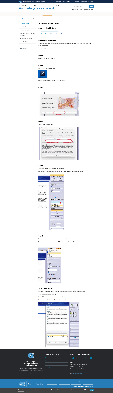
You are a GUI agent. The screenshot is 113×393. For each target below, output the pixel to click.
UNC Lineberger (49, 357)
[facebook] (79, 358)
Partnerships (56, 14)
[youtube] (90, 358)
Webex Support (23, 48)
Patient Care (48, 361)
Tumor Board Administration (26, 38)
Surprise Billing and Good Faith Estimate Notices (83, 386)
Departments (76, 1)
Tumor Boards (47, 14)
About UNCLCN (26, 14)
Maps (72, 1)
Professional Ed (36, 14)
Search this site (75, 9)
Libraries (68, 1)
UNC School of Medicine (26, 5)
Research (47, 364)
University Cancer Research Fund (52, 367)
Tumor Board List (24, 27)
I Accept (91, 390)
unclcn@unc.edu (78, 373)
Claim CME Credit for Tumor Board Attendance (27, 34)
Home (19, 14)
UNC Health (70, 381)
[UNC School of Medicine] (31, 383)
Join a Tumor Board (24, 30)
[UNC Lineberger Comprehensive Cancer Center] (31, 359)
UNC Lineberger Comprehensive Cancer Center (46, 5)
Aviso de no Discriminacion (88, 384)
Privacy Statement (84, 381)
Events (63, 1)
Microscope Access (25, 45)
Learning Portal (77, 14)
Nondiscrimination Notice (76, 384)
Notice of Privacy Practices (52, 384)
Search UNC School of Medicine (86, 9)
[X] (73, 358)
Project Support (66, 14)
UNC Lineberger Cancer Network (37, 8)
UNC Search (90, 1)
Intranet (77, 381)
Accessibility (58, 1)
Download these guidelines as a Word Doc (50, 33)
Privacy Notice (21, 391)
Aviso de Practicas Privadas (64, 384)
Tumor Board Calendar (25, 41)
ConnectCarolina (84, 1)
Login (92, 381)
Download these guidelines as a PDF (49, 31)
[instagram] (85, 358)
